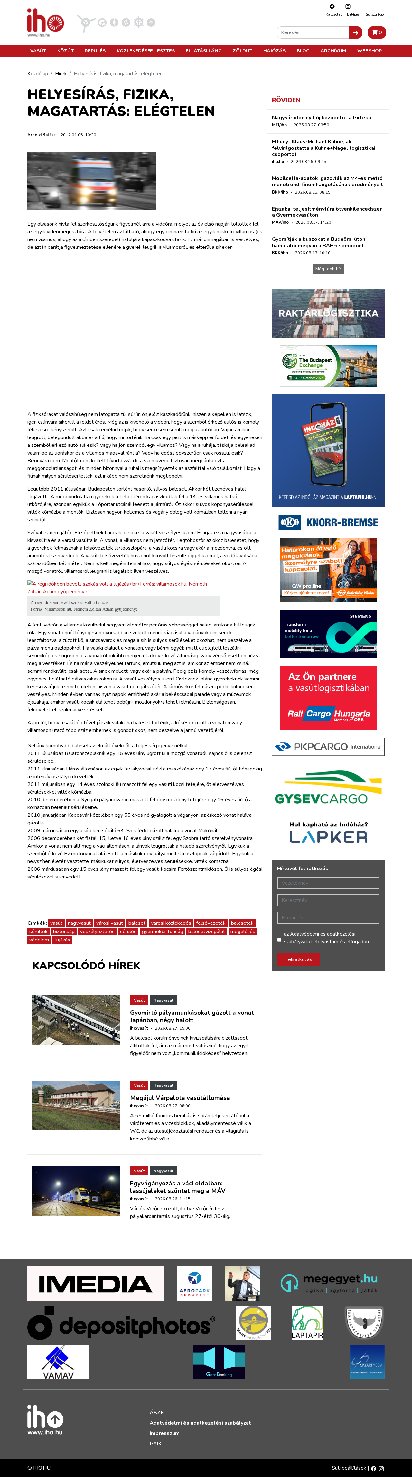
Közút (65, 51)
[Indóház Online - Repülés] (86, 22)
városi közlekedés (171, 923)
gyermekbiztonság (162, 931)
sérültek (38, 931)
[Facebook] (330, 6)
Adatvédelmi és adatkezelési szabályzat (200, 1423)
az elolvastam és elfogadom (327, 938)
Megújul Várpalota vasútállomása (180, 1098)
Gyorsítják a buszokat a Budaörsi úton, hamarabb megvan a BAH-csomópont (319, 242)
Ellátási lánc (203, 51)
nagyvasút (79, 923)
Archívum (333, 51)
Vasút (38, 51)
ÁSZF (157, 1412)
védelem (39, 939)
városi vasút (109, 923)
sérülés (128, 931)
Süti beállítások (350, 1468)
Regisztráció (374, 14)
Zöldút (242, 51)
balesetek (242, 923)
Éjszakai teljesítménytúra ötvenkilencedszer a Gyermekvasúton (327, 212)
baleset (136, 923)
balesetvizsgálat (206, 931)
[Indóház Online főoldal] (151, 22)
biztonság (64, 931)
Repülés (95, 51)
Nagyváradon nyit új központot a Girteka (321, 117)
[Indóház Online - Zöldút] (126, 22)
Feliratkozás (298, 959)
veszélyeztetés (97, 931)
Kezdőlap (37, 73)
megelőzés (242, 931)
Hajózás (274, 51)
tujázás (62, 939)
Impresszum (165, 1433)
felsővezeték (211, 923)
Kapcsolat (334, 14)
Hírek (61, 73)
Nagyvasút (163, 1000)
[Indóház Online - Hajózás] (139, 22)
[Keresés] (355, 32)
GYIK (156, 1443)
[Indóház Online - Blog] (114, 22)
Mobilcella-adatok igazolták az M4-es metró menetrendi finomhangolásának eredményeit (327, 181)
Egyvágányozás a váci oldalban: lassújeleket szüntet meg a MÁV (178, 1187)
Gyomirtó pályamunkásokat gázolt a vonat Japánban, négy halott (192, 1016)
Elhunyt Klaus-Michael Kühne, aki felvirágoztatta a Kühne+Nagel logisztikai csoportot (323, 148)
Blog (303, 51)
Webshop (369, 51)
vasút (56, 923)
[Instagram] (346, 6)
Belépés (353, 14)
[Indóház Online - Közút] (102, 22)
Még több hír (328, 269)
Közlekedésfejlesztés (146, 51)
